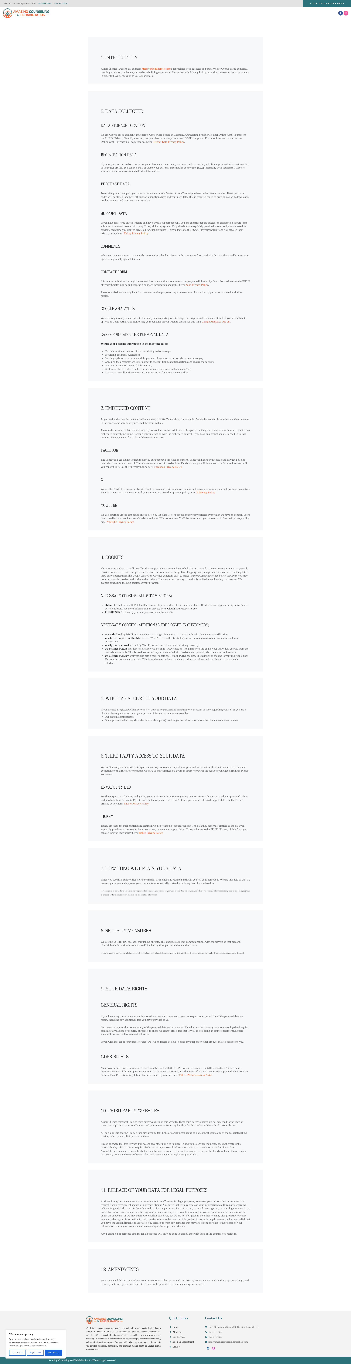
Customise (17, 1353)
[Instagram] (346, 13)
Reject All (35, 1353)
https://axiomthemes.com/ (156, 68)
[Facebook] (208, 1348)
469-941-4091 (61, 3)
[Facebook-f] (340, 13)
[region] (35, 1344)
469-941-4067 (44, 3)
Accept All (53, 1353)
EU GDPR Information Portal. (196, 1074)
